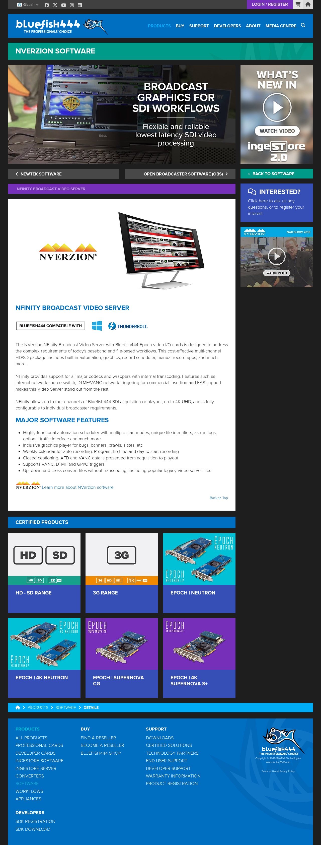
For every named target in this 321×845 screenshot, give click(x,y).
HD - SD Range (34, 593)
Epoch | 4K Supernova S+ (189, 681)
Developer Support (168, 768)
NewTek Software (41, 174)
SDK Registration (35, 821)
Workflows (29, 791)
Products (159, 26)
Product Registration (172, 783)
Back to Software (273, 173)
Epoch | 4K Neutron (42, 678)
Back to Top (219, 498)
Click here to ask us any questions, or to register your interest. (276, 207)
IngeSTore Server (36, 768)
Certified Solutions (169, 745)
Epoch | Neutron (193, 593)
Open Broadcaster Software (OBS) (184, 174)
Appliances (28, 799)
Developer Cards (35, 753)
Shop (298, 4)
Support (199, 26)
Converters (30, 776)
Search (302, 26)
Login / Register (270, 4)
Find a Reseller (98, 738)
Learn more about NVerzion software (78, 487)
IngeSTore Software (39, 760)
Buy (180, 26)
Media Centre (281, 26)
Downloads (160, 738)
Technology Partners (172, 753)
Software (66, 707)
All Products (31, 738)
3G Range (105, 593)
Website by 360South (278, 762)
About (253, 26)
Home (308, 4)
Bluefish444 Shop (101, 753)
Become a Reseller (102, 745)
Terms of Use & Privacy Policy (278, 771)
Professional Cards (39, 745)
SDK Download (33, 829)
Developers (227, 26)
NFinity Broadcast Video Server (51, 189)
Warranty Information (173, 776)
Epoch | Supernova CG (118, 681)
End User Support (166, 760)
